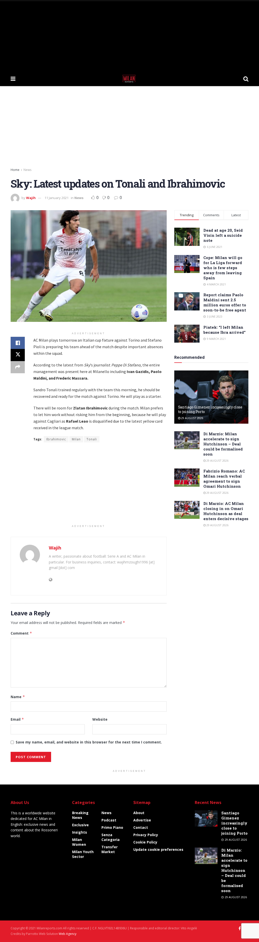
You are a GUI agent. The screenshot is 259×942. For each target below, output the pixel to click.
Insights (79, 832)
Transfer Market (109, 849)
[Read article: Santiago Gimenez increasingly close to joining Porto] (211, 397)
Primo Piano (112, 827)
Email (17, 719)
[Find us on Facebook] (240, 928)
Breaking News (80, 815)
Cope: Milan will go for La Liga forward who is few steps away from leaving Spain (222, 267)
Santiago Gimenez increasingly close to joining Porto (210, 409)
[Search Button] (245, 78)
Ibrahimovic (56, 439)
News (27, 170)
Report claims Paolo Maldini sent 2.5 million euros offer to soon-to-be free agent (224, 302)
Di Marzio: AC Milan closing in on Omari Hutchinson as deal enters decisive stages (225, 511)
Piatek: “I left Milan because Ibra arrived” (224, 330)
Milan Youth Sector (83, 854)
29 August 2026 (191, 418)
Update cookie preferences (158, 849)
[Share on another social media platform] (18, 367)
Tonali (92, 439)
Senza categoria (110, 837)
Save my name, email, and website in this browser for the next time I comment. (89, 742)
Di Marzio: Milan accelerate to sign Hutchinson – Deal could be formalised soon (223, 444)
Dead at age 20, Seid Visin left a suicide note (223, 235)
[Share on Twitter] (18, 355)
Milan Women (79, 842)
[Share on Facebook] (18, 343)
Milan (76, 439)
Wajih (31, 197)
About (138, 812)
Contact (140, 827)
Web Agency (67, 934)
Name (18, 696)
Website (99, 719)
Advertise (142, 820)
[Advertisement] (129, 35)
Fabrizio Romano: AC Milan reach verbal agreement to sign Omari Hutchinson (224, 478)
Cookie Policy (145, 842)
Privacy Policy (145, 834)
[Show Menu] (13, 78)
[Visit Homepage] (129, 78)
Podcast (108, 820)
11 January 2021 (57, 197)
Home (15, 170)
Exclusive (80, 824)
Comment (21, 633)
